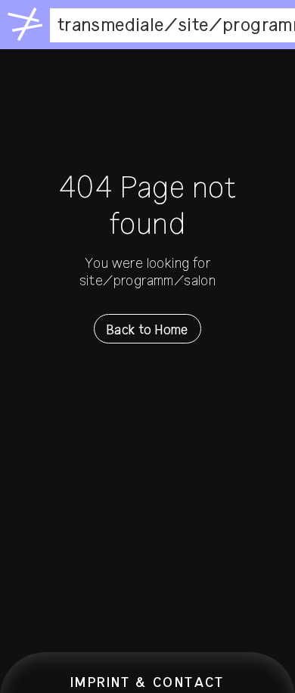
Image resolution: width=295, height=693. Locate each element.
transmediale (110, 25)
